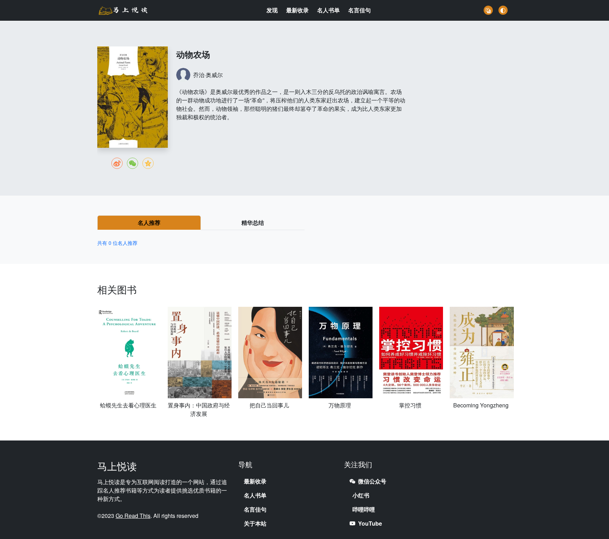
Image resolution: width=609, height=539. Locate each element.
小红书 (360, 495)
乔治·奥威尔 (208, 75)
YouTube (370, 523)
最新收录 (297, 10)
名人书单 (328, 10)
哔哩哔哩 (363, 509)
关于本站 (255, 523)
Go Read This (133, 516)
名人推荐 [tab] (149, 222)
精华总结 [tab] (252, 222)
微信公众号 (372, 481)
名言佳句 (359, 10)
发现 (272, 10)
